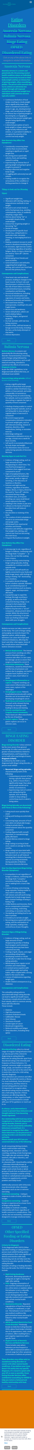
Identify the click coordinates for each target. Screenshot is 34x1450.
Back (9, 340)
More (6, 1443)
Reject (15, 1447)
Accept (7, 1447)
